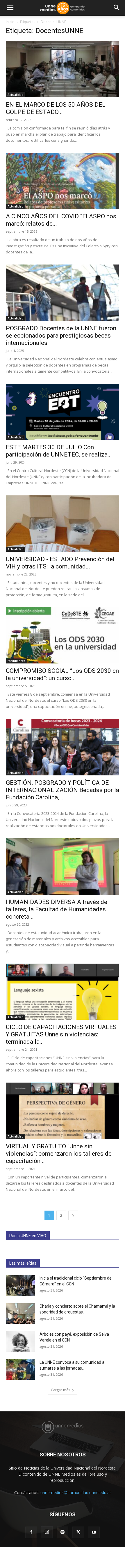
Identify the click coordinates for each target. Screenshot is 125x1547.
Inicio (10, 21)
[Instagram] (47, 1532)
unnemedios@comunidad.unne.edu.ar (75, 1492)
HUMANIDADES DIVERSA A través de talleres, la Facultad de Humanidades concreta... (56, 909)
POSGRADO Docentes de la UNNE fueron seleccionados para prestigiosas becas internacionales (61, 335)
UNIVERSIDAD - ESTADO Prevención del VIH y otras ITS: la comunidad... (60, 563)
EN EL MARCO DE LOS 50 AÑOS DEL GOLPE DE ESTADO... (56, 108)
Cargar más (60, 1389)
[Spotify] (62, 1532)
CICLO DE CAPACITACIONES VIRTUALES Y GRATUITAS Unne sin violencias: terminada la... (61, 1034)
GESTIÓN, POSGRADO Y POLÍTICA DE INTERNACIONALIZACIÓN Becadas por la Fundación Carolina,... (62, 790)
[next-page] (73, 1215)
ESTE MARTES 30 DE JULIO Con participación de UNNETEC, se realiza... (59, 451)
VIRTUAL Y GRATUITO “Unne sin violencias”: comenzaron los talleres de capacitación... (59, 1153)
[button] (10, 8)
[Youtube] (94, 1532)
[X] (78, 1532)
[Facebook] (31, 1532)
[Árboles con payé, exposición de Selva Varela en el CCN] (20, 1341)
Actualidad (16, 95)
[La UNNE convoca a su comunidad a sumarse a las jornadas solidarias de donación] (20, 1369)
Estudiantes (16, 661)
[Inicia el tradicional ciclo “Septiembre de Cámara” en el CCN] (20, 1285)
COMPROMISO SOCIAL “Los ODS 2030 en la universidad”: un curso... (62, 674)
